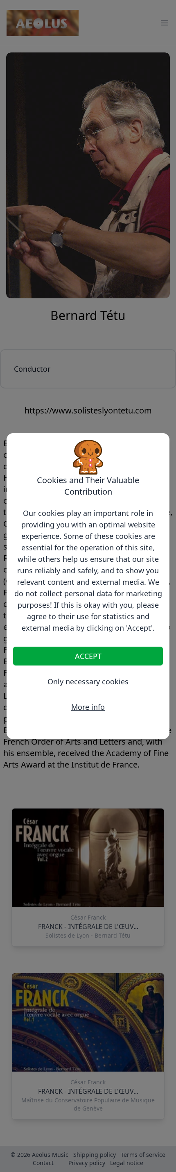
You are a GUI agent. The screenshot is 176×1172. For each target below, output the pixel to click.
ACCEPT (88, 656)
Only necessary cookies (88, 681)
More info (88, 707)
